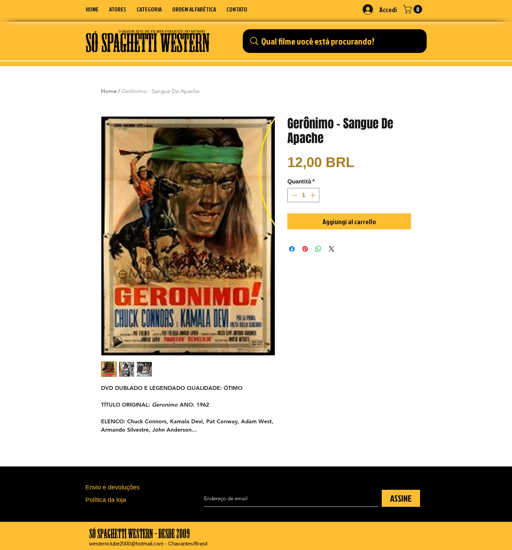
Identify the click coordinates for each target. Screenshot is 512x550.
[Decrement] (293, 195)
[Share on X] (331, 249)
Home (109, 91)
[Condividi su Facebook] (292, 249)
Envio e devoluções (112, 487)
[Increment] (313, 195)
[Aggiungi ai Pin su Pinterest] (305, 249)
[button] (149, 9)
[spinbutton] (303, 195)
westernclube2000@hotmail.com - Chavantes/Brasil (148, 544)
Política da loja (105, 499)
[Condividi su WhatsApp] (318, 249)
